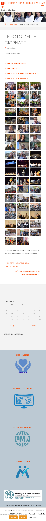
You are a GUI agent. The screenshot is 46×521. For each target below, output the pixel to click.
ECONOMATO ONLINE (22, 389)
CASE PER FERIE (22, 355)
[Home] (5, 25)
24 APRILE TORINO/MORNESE (15, 64)
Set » (34, 326)
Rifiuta (23, 517)
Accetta (13, 517)
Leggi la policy (33, 517)
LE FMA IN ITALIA (23, 461)
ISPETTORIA (13, 25)
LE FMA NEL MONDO (22, 427)
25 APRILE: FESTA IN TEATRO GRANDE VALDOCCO (22, 73)
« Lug (12, 326)
